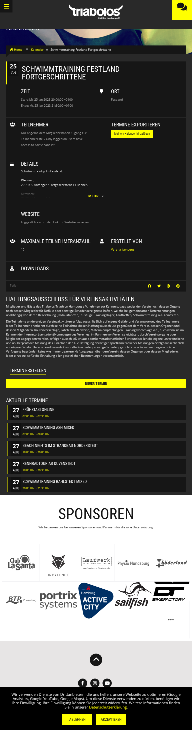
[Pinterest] (178, 286)
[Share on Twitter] (159, 286)
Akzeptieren (111, 719)
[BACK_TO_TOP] (96, 660)
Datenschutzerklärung (108, 707)
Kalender (37, 49)
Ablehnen (77, 719)
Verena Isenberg (122, 249)
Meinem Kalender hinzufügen (132, 133)
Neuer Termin (96, 383)
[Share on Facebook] (150, 286)
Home (18, 49)
